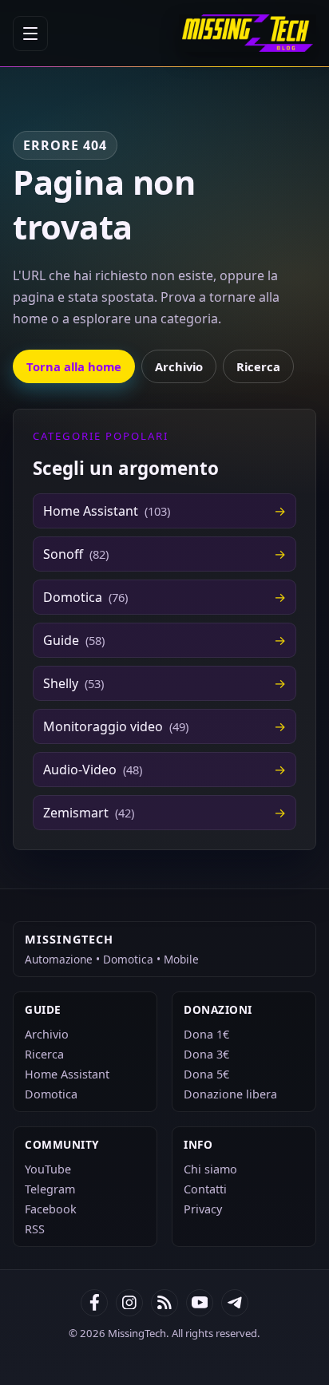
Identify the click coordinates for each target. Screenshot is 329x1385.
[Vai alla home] (247, 33)
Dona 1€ (206, 1034)
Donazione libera (230, 1094)
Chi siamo (210, 1169)
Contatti (205, 1189)
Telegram (50, 1189)
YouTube (48, 1169)
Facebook (51, 1209)
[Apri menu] (30, 33)
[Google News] (129, 1302)
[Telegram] (234, 1302)
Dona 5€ (206, 1074)
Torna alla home (73, 366)
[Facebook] (94, 1302)
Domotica (51, 1094)
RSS (35, 1229)
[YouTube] (199, 1302)
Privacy (203, 1209)
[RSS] (164, 1302)
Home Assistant (67, 1074)
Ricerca (258, 366)
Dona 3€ (206, 1054)
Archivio (179, 366)
